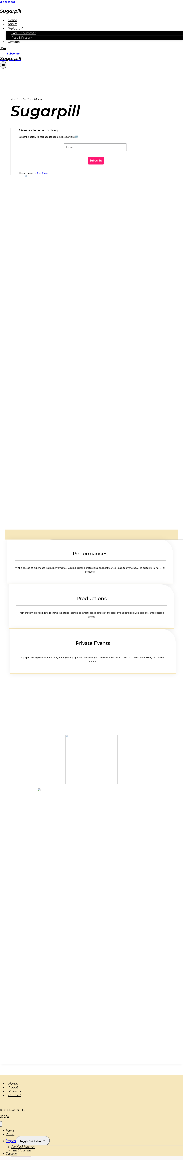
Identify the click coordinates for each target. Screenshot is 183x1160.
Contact (14, 41)
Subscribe (13, 53)
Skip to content (8, 2)
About (12, 24)
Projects (14, 1091)
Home (12, 20)
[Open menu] (3, 65)
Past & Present (21, 37)
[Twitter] (5, 1117)
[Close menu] (1, 1124)
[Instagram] (1, 49)
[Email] (4, 49)
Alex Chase (42, 173)
